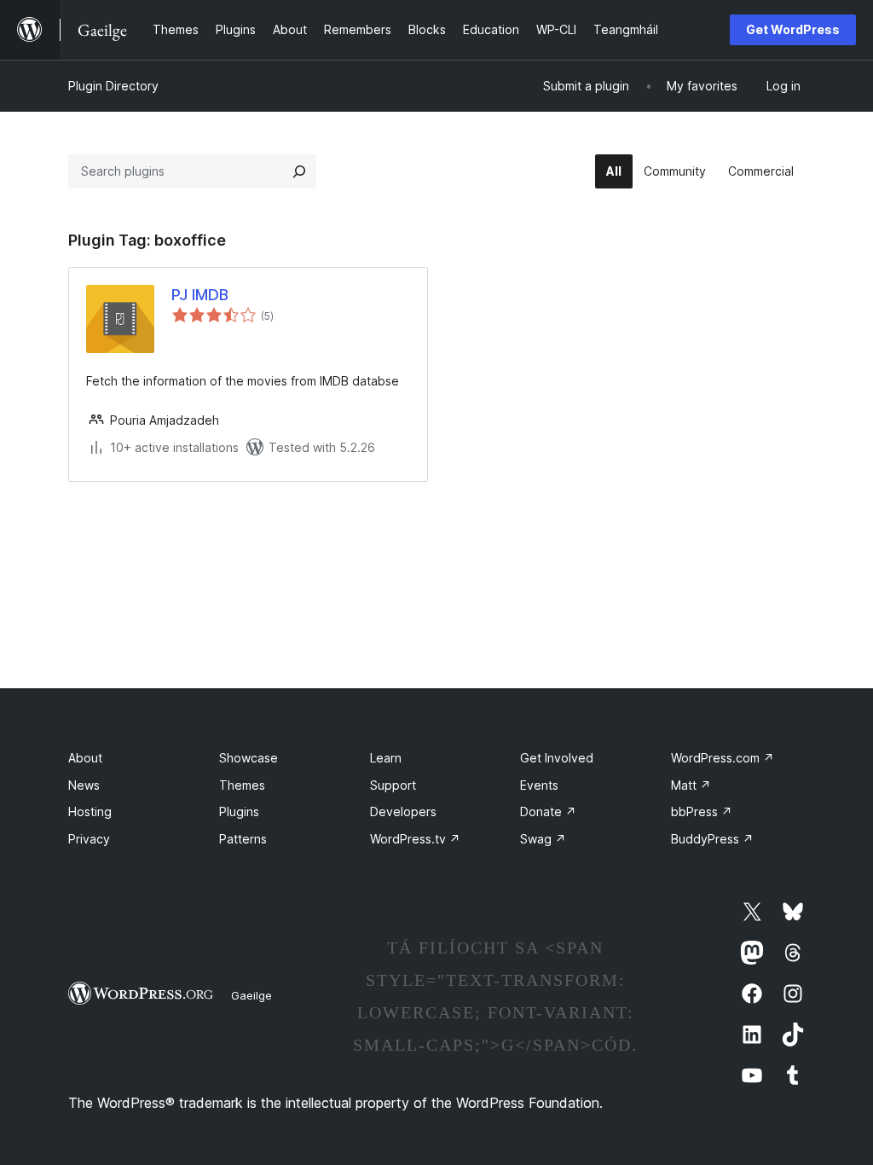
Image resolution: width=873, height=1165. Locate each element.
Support (393, 785)
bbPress (701, 811)
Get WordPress (793, 29)
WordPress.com (722, 758)
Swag (543, 839)
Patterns (243, 839)
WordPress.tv (415, 839)
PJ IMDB (199, 295)
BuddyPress (712, 839)
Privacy (89, 839)
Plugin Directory (113, 85)
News (84, 785)
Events (539, 785)
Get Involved (556, 758)
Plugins (239, 811)
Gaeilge (251, 995)
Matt (691, 785)
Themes (242, 785)
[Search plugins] (299, 171)
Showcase (248, 758)
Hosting (90, 811)
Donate (548, 811)
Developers (403, 811)
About (85, 758)
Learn (386, 758)
